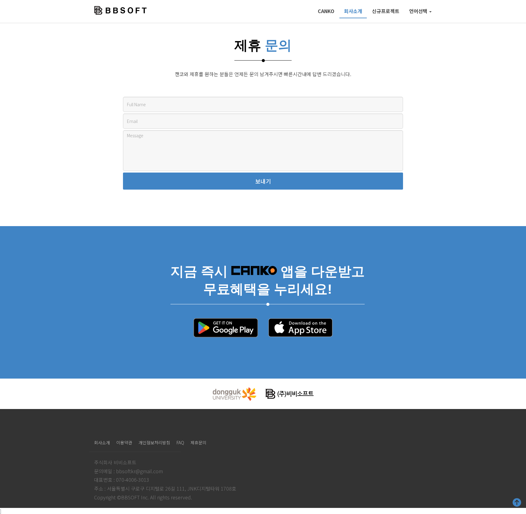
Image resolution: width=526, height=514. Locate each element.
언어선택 (419, 11)
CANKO (326, 11)
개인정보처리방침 (154, 442)
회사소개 (353, 11)
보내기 (263, 181)
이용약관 (124, 442)
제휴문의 (198, 442)
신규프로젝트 (385, 11)
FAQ (180, 442)
